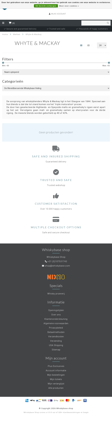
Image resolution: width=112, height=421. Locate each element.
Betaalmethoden (56, 332)
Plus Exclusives (56, 366)
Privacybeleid (56, 328)
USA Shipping (56, 345)
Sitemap (56, 349)
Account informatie (56, 370)
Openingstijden (56, 310)
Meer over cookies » (69, 6)
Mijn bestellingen (56, 375)
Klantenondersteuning (56, 319)
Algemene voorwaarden (56, 323)
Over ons (56, 314)
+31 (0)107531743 (57, 261)
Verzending (56, 341)
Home (5, 34)
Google (86, 412)
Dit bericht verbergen (46, 6)
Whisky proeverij (56, 293)
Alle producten (56, 388)
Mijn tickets (56, 379)
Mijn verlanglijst (56, 383)
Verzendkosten (56, 336)
